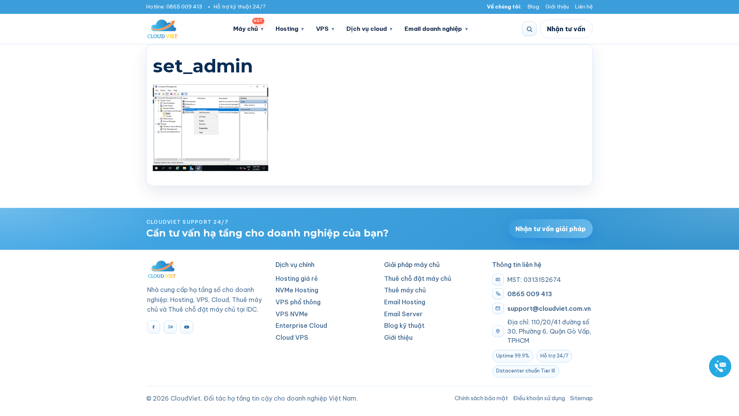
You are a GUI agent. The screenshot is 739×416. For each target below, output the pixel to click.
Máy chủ (247, 26)
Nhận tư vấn (566, 29)
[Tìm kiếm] (529, 29)
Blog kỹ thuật (404, 325)
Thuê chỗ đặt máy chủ (417, 278)
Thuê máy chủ (405, 290)
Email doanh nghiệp (433, 28)
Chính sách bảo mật (481, 398)
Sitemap (581, 398)
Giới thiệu (557, 6)
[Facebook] (153, 327)
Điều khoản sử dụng (539, 398)
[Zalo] (170, 327)
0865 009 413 (184, 6)
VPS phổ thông (298, 302)
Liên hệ (584, 6)
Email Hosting (404, 302)
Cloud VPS (292, 337)
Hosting (287, 28)
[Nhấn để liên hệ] (720, 366)
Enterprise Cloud (301, 325)
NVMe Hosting (297, 290)
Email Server (403, 314)
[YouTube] (186, 327)
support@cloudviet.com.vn (549, 308)
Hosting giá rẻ (297, 278)
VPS (322, 28)
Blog (533, 6)
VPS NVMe (292, 314)
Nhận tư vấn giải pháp (550, 229)
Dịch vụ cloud (366, 28)
